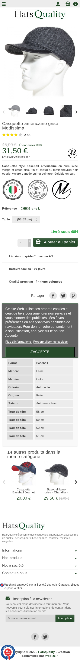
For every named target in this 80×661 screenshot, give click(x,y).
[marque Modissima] (61, 189)
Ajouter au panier (59, 242)
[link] (53, 295)
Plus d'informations (18, 341)
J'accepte (40, 352)
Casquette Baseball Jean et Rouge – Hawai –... (23, 494)
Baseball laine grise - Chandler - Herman (56, 492)
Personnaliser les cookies (50, 341)
